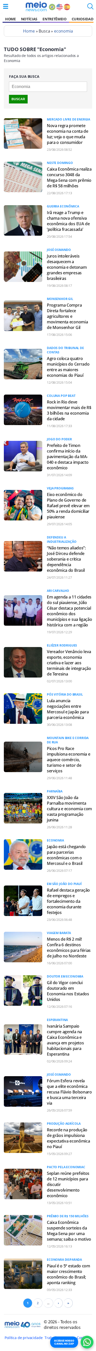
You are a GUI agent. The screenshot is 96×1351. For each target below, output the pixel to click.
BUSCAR (18, 99)
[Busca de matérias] (90, 8)
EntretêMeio (54, 19)
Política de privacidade (23, 1337)
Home (10, 19)
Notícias (29, 19)
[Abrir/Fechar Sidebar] (6, 6)
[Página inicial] (36, 6)
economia (63, 31)
